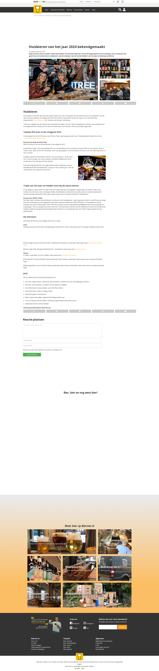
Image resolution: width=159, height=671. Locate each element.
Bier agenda (67, 649)
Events (87, 10)
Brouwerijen (78, 10)
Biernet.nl (68, 666)
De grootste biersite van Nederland (56, 2)
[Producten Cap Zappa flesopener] (26, 473)
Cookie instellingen (37, 649)
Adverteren (89, 1)
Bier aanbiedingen (69, 643)
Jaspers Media (89, 666)
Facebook (75, 623)
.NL (43, 1)
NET (40, 1)
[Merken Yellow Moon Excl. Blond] (126, 441)
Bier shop (66, 647)
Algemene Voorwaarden (104, 641)
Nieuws (42, 15)
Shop (93, 10)
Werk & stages (36, 645)
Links (97, 645)
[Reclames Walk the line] (62, 473)
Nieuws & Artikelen (58, 10)
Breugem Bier (80, 249)
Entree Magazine (39, 120)
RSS (87, 628)
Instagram (89, 623)
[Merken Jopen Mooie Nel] (79, 441)
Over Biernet (97, 1)
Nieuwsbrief (100, 649)
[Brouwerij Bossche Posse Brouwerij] (132, 473)
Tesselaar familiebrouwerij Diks (34, 138)
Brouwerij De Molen (69, 255)
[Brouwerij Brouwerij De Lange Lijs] (97, 473)
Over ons (34, 641)
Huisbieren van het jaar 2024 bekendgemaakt (58, 15)
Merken (69, 10)
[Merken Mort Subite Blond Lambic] (126, 408)
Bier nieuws (67, 645)
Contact (82, 1)
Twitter (75, 628)
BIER (35, 1)
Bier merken (67, 641)
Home (36, 15)
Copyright (99, 643)
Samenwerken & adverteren (40, 647)
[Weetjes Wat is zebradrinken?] (79, 408)
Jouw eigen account (102, 647)
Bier (46, 10)
